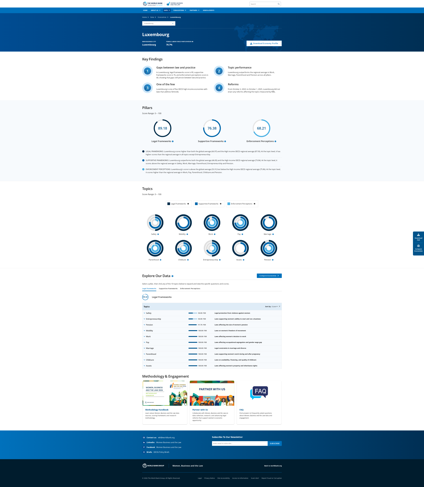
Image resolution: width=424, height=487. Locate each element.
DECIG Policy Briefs (161, 452)
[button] (158, 23)
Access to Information (240, 478)
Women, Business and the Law (187, 465)
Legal (200, 478)
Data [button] (166, 10)
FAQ (241, 409)
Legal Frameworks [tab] (149, 289)
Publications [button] (178, 10)
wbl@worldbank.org (166, 437)
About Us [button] (154, 10)
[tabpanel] (212, 331)
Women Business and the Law (168, 442)
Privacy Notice (209, 478)
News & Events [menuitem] (208, 10)
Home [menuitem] (145, 10)
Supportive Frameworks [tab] (168, 289)
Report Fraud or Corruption (272, 478)
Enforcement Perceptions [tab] (190, 289)
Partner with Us (200, 409)
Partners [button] (193, 10)
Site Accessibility (223, 478)
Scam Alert (255, 478)
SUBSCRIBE (275, 443)
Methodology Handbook (156, 409)
